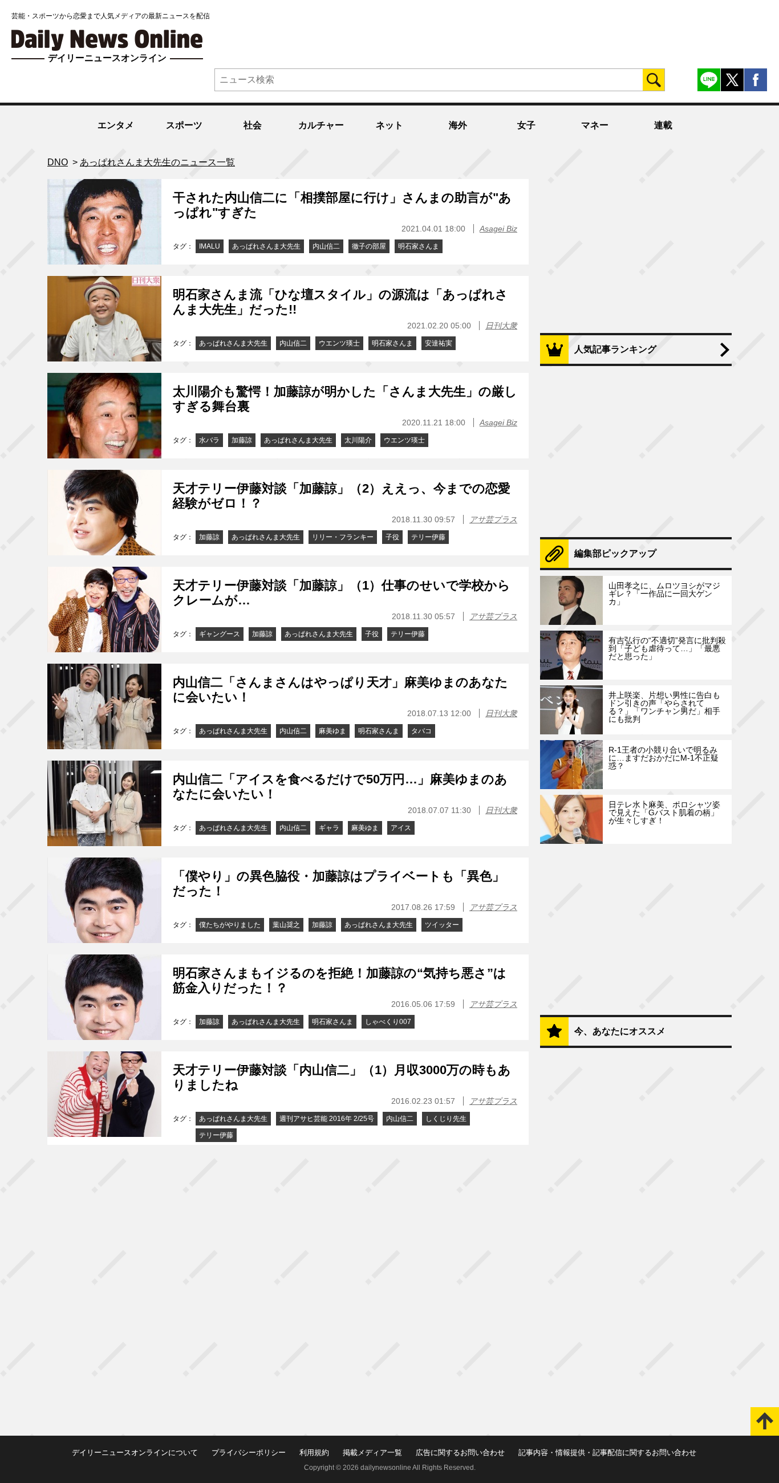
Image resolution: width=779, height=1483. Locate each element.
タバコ (421, 731)
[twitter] (732, 79)
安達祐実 (438, 343)
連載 (663, 125)
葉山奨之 (286, 925)
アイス (401, 828)
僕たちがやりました (230, 925)
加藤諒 (242, 440)
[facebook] (755, 79)
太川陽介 (358, 440)
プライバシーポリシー (249, 1452)
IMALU (209, 246)
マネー (594, 125)
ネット (389, 125)
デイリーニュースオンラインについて (135, 1452)
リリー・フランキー (343, 537)
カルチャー (321, 125)
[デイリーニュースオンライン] (107, 40)
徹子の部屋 (369, 246)
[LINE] (708, 79)
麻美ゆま (332, 731)
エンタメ (116, 125)
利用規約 (314, 1452)
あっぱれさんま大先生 (266, 246)
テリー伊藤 (428, 537)
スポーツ (184, 125)
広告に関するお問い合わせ (460, 1452)
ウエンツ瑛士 (339, 343)
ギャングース (219, 634)
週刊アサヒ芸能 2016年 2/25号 (326, 1119)
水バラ (209, 440)
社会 (253, 125)
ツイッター (442, 925)
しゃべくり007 (388, 1022)
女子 (526, 125)
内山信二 (326, 246)
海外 (458, 125)
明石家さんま (418, 246)
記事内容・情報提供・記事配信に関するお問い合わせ (607, 1452)
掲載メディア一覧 (372, 1452)
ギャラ (329, 828)
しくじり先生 (445, 1119)
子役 (392, 537)
